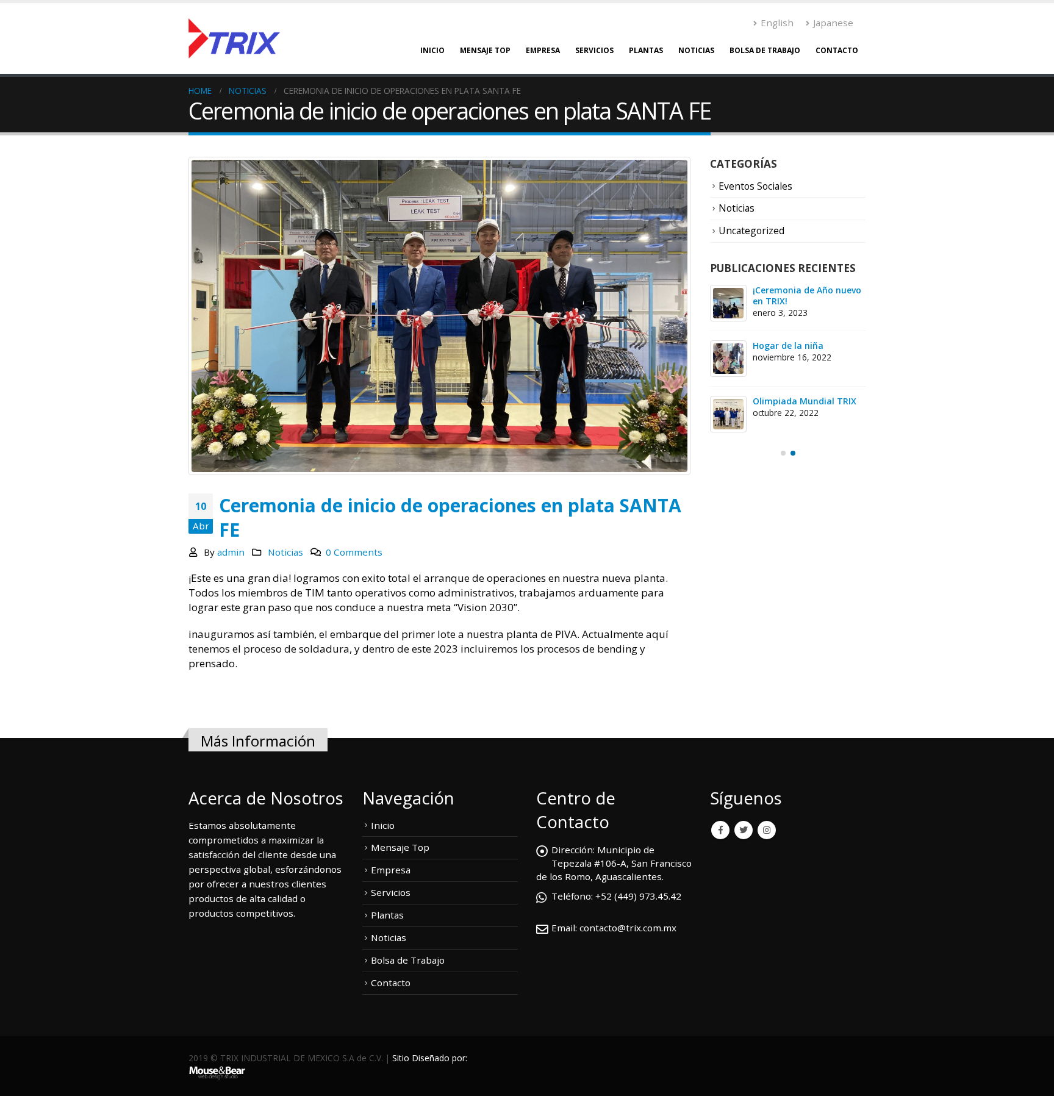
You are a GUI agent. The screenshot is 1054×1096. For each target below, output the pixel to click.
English (777, 22)
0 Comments (354, 552)
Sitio (400, 1058)
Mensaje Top (485, 50)
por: (459, 1058)
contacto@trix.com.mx (627, 928)
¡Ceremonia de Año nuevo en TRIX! (807, 295)
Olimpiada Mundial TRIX (804, 401)
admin (231, 552)
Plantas (646, 50)
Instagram (767, 830)
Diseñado (431, 1058)
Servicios (594, 50)
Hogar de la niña (788, 345)
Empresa (543, 50)
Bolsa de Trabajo (765, 50)
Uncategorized (751, 230)
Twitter (743, 830)
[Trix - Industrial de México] (234, 38)
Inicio (432, 50)
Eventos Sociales (755, 186)
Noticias (696, 50)
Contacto (837, 50)
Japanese (833, 22)
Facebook (720, 830)
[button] (783, 453)
